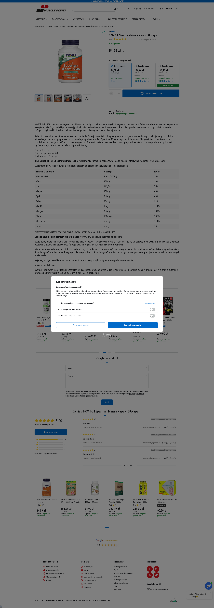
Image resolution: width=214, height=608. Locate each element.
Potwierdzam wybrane (81, 325)
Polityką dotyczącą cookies (112, 291)
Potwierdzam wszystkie (132, 325)
